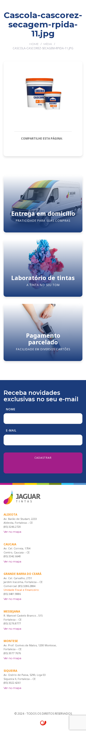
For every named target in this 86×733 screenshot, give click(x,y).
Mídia (47, 44)
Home (34, 44)
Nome (10, 409)
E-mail (11, 430)
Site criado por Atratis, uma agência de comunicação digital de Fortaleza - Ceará (43, 723)
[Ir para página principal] (18, 8)
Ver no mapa (12, 531)
